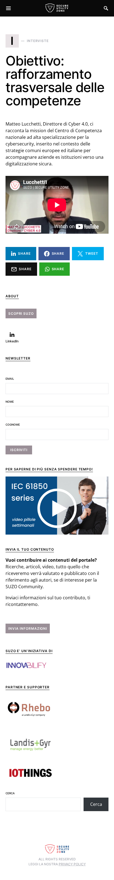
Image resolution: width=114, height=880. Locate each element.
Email (10, 378)
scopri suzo (21, 313)
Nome (10, 401)
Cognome (13, 424)
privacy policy (72, 864)
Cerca (10, 793)
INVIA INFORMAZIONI (27, 628)
